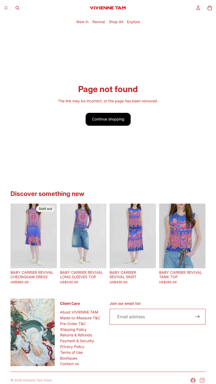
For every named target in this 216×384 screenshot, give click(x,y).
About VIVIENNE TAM (79, 312)
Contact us (69, 363)
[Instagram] (202, 380)
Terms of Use (71, 352)
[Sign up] (197, 316)
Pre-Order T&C (73, 323)
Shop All (116, 21)
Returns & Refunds (76, 335)
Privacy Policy (72, 346)
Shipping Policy (73, 329)
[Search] (17, 8)
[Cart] (209, 8)
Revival (98, 21)
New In (82, 21)
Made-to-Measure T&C (80, 318)
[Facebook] (193, 380)
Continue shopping (108, 119)
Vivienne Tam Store (37, 380)
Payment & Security (77, 340)
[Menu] (6, 8)
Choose (102, 261)
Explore (133, 21)
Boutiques (68, 358)
